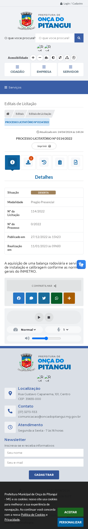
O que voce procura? (20, 38)
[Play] (39, 317)
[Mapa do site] (67, 58)
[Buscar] (78, 37)
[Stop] (48, 317)
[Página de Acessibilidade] (74, 58)
